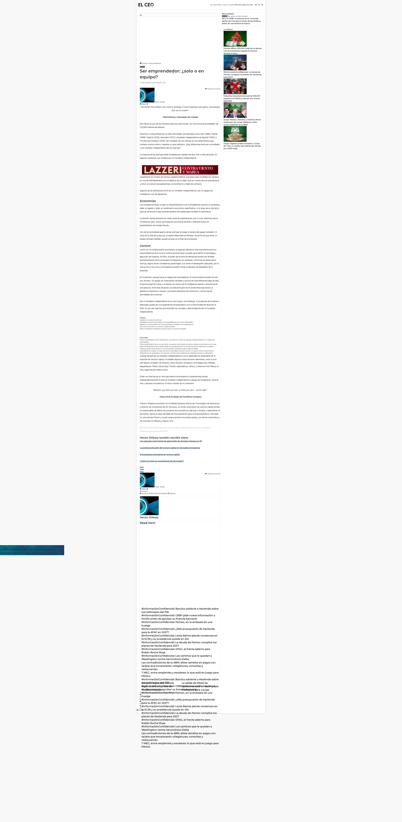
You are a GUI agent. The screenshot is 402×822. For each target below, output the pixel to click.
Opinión (142, 67)
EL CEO (173, 692)
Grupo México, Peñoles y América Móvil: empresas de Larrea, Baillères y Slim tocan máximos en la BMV (242, 122)
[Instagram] (140, 703)
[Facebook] (141, 104)
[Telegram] (147, 104)
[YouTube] (140, 701)
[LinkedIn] (144, 104)
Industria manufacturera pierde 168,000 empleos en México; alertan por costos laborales (242, 98)
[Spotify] (140, 706)
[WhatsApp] (146, 104)
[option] (180, 530)
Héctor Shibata (160, 102)
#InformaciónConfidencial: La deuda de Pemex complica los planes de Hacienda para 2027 (242, 74)
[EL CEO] (146, 5)
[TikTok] (140, 708)
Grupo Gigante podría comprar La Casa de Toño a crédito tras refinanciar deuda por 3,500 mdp (242, 146)
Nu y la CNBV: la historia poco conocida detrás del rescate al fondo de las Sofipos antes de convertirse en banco (241, 21)
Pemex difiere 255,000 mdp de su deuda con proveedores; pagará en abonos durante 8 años (243, 50)
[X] (142, 104)
